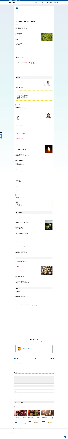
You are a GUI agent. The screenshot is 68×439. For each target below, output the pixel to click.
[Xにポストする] (19, 341)
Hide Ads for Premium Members (54, 2)
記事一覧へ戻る (34, 358)
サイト (15, 391)
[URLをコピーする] (48, 341)
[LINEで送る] (41, 341)
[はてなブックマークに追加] (34, 341)
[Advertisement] (34, 15)
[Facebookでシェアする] (26, 341)
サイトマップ (36, 2)
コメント (15, 375)
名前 (14, 384)
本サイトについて (42, 2)
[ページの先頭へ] (65, 437)
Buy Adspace (47, 2)
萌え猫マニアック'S (26, 348)
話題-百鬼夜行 (12, 2)
